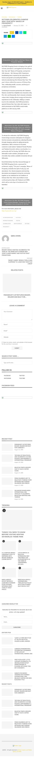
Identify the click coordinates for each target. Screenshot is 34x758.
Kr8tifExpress (18, 223)
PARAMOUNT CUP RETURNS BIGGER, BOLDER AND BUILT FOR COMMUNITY (23, 446)
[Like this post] (12, 32)
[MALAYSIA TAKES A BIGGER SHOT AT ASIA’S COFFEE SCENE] (7, 470)
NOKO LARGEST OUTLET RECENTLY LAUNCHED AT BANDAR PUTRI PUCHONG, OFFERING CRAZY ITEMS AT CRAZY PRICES (8, 584)
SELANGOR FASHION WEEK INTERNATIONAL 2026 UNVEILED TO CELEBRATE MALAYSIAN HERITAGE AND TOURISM (22, 494)
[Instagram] (27, 8)
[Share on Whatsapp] (24, 32)
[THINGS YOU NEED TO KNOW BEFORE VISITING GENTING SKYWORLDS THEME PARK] (17, 520)
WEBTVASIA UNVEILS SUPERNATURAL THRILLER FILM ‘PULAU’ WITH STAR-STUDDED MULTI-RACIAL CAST (24, 583)
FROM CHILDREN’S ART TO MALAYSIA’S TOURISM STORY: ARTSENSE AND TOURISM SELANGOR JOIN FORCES (23, 481)
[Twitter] (25, 8)
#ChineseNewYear (8, 217)
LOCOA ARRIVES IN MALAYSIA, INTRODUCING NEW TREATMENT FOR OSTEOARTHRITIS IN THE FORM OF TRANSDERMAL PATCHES (24, 558)
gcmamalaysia (7, 223)
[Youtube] (29, 8)
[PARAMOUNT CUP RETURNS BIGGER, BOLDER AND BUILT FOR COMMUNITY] (17, 283)
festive (18, 220)
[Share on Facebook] (16, 32)
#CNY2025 (18, 217)
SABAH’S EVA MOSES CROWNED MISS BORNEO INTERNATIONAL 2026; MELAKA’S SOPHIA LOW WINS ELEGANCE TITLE (23, 676)
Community (4, 17)
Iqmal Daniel (7, 25)
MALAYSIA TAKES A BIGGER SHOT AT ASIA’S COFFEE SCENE (23, 469)
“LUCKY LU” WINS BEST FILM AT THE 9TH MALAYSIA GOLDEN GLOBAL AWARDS (23, 639)
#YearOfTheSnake (8, 220)
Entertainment (12, 17)
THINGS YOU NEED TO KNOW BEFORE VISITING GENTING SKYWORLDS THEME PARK (13, 534)
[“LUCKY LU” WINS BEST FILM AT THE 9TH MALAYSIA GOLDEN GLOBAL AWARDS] (7, 640)
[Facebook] (23, 8)
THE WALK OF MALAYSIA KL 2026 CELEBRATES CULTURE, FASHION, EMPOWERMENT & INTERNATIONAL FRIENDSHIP (23, 458)
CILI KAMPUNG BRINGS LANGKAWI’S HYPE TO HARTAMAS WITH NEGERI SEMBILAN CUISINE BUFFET (8, 556)
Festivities (19, 17)
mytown (27, 223)
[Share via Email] (13, 36)
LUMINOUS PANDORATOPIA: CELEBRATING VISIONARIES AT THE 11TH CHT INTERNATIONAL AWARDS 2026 (23, 651)
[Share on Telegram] (5, 36)
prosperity (6, 226)
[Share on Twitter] (20, 32)
